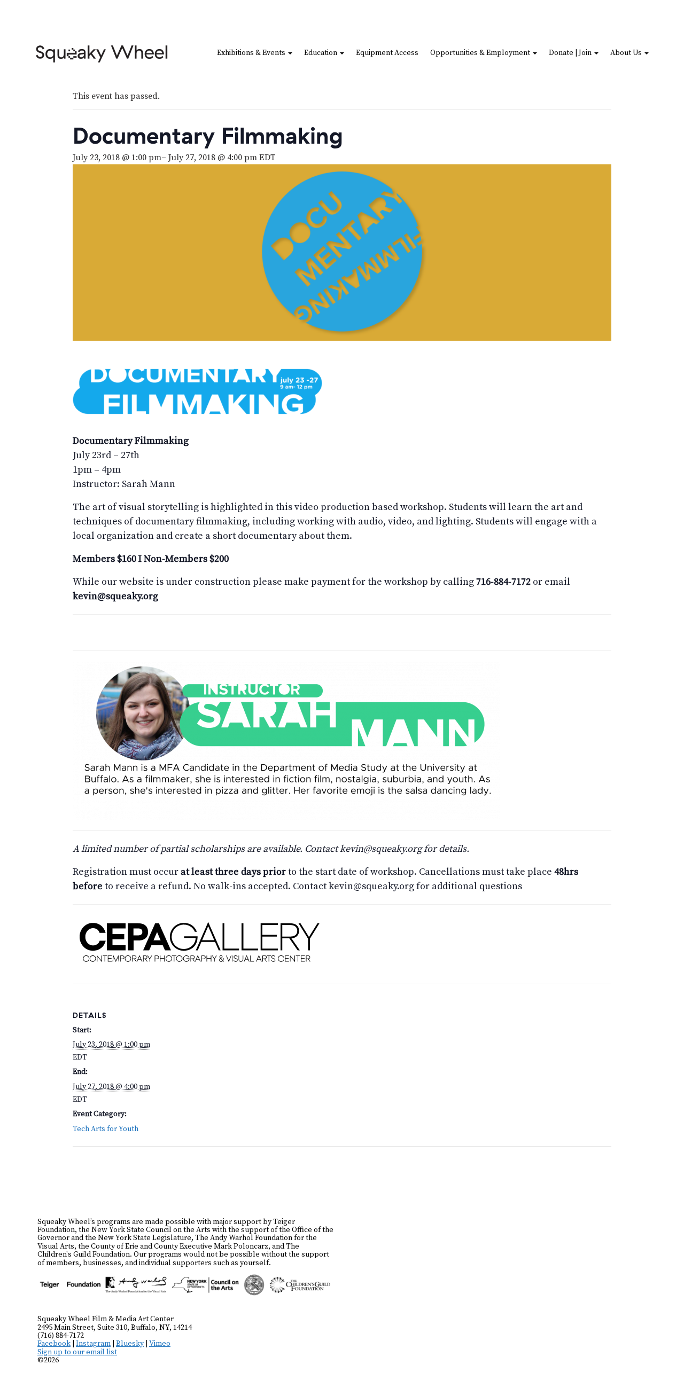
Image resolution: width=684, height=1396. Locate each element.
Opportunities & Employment (481, 53)
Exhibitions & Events (252, 53)
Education (321, 53)
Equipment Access (387, 53)
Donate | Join (571, 53)
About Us (626, 53)
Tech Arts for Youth (105, 1129)
